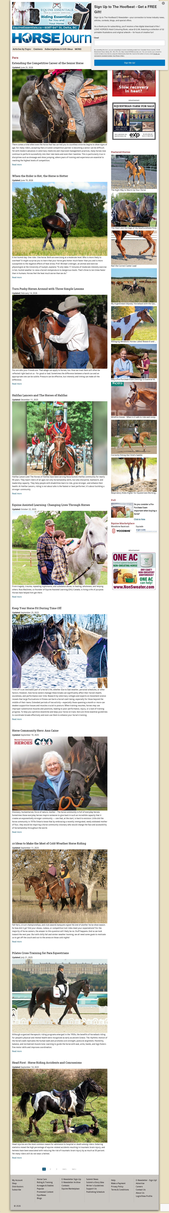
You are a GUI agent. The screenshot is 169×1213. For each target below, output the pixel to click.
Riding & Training (45, 1182)
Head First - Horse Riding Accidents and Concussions (47, 1062)
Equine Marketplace (70, 1189)
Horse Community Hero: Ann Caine (35, 730)
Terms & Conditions (120, 1190)
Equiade (139, 526)
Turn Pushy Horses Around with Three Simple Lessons (48, 289)
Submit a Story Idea (95, 1182)
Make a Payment (118, 1183)
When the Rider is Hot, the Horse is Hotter (40, 176)
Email (96, 38)
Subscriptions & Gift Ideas (59, 49)
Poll (113, 500)
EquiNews (41, 1195)
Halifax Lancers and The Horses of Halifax (39, 395)
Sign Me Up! (129, 62)
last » (74, 1169)
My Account (17, 1180)
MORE (78, 49)
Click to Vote (139, 519)
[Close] (163, 3)
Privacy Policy (117, 1186)
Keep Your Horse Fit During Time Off (36, 608)
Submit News (92, 1179)
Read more (17, 164)
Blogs (39, 1198)
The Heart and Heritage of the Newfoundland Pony (134, 228)
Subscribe (16, 1190)
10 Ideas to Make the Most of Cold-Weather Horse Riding (49, 843)
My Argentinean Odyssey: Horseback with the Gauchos (135, 303)
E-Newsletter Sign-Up (71, 1179)
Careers (139, 1186)
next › (64, 1169)
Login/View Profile (144, 1196)
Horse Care (42, 1179)
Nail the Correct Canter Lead (123, 266)
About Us (140, 1193)
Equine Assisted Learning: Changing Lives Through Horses (51, 505)
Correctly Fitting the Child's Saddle (126, 455)
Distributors (17, 1186)
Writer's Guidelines (95, 1185)
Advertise (140, 1183)
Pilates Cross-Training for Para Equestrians (40, 953)
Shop (14, 1183)
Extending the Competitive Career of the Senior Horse (48, 63)
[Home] (59, 37)
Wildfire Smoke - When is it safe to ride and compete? (135, 417)
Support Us (91, 1189)
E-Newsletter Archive (71, 1182)
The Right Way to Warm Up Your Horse (128, 190)
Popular (40, 1189)
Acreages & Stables (45, 1185)
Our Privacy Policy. (118, 56)
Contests (38, 49)
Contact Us (140, 1190)
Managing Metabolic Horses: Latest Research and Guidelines (137, 341)
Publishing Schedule (95, 1192)
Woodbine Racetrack (120, 526)
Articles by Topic (22, 49)
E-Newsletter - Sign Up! (146, 1180)
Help (113, 1180)
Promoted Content (45, 1192)
